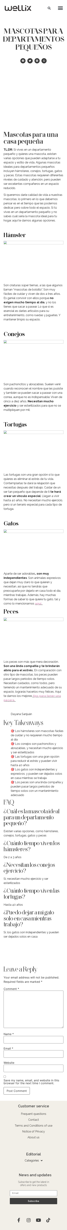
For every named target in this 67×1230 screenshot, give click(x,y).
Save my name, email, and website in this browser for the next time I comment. (31, 1082)
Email (8, 1048)
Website (9, 1062)
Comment (11, 988)
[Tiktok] (48, 1220)
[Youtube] (38, 1220)
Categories (32, 1160)
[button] (49, 8)
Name (9, 1034)
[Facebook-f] (18, 1220)
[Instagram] (28, 1220)
